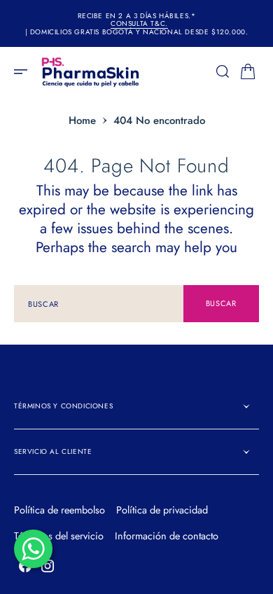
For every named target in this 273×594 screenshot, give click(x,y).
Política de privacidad (162, 510)
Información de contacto (166, 536)
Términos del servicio (59, 536)
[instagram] (47, 566)
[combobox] (98, 303)
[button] (25, 71)
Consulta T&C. (139, 23)
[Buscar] (222, 71)
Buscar (221, 303)
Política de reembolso (59, 510)
